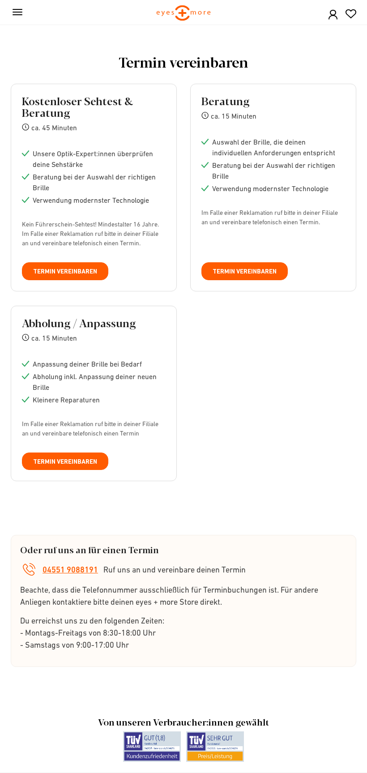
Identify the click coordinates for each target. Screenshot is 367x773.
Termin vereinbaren (65, 271)
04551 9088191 (70, 569)
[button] (333, 15)
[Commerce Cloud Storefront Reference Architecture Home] (183, 13)
